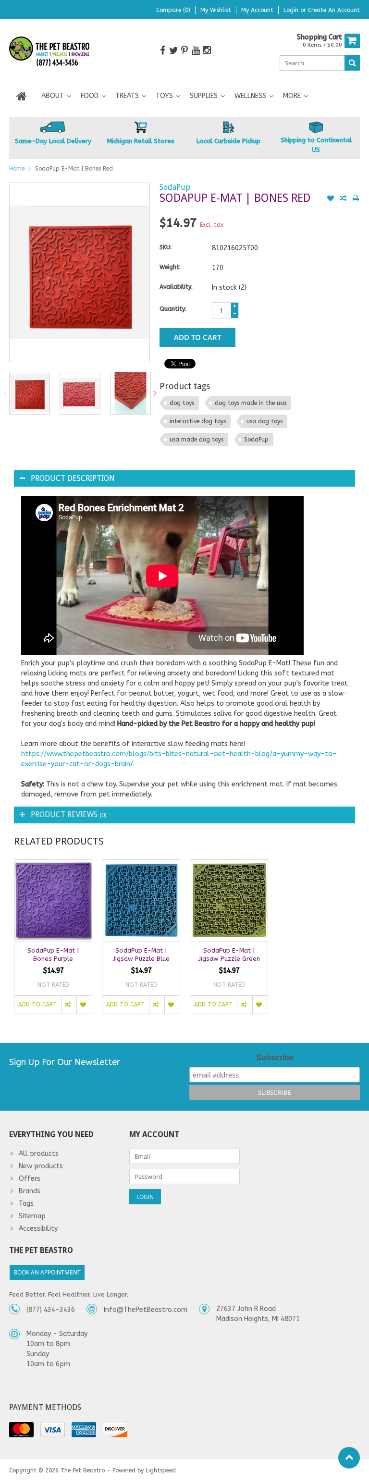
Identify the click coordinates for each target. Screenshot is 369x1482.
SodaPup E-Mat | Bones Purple (53, 954)
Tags (26, 1204)
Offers (29, 1179)
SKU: (166, 247)
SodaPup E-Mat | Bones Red (74, 168)
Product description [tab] (73, 478)
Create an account (334, 10)
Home (17, 168)
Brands (29, 1191)
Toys (164, 96)
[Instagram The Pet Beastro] (206, 51)
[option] (29, 393)
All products (39, 1154)
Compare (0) (173, 10)
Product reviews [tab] (69, 814)
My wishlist (215, 10)
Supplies (204, 96)
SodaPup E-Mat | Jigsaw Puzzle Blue (141, 954)
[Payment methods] (21, 1429)
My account (257, 10)
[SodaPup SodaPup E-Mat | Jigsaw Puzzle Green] (229, 901)
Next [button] (155, 393)
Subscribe (275, 1057)
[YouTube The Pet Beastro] (195, 51)
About (52, 96)
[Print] (355, 199)
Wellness (250, 96)
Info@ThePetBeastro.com (145, 1310)
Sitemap (32, 1216)
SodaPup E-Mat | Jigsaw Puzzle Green (229, 954)
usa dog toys (264, 421)
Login (291, 10)
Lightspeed (161, 1470)
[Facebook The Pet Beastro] (162, 51)
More (292, 96)
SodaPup (175, 187)
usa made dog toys (196, 439)
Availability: (176, 286)
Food (89, 96)
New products (41, 1166)
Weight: (170, 267)
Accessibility (38, 1229)
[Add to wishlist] (330, 199)
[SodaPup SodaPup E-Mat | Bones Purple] (53, 901)
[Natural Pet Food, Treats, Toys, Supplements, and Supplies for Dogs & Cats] (49, 52)
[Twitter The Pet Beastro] (173, 51)
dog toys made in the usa (250, 403)
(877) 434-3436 (50, 1310)
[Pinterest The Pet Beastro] (184, 51)
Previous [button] (4, 393)
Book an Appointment (47, 1272)
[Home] (21, 96)
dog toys (182, 403)
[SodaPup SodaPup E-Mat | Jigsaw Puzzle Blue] (141, 901)
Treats (127, 96)
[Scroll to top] (349, 1458)
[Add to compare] (343, 199)
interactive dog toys (198, 421)
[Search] (352, 63)
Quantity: (173, 309)
